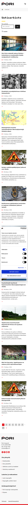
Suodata (5, 31)
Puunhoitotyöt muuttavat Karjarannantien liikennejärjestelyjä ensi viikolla (14, 284)
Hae (17, 26)
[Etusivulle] (8, 3)
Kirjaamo (4, 492)
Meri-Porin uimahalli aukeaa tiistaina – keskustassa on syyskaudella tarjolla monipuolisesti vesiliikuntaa (13, 55)
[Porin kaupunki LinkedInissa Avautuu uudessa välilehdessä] (9, 452)
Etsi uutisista (5, 24)
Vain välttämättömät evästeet (14, 275)
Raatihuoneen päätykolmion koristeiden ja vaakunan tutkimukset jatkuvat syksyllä (13, 205)
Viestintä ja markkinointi (8, 469)
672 (3, 428)
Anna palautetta (6, 463)
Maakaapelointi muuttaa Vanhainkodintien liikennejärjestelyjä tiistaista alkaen (13, 129)
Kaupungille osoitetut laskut (9, 480)
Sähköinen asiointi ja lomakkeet (10, 466)
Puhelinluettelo (6, 461)
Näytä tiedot (21, 267)
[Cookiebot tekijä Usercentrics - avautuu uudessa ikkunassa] (20, 228)
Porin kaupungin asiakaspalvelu (10, 489)
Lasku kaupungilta (7, 478)
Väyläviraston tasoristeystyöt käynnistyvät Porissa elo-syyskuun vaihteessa (12, 324)
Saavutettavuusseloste (13, 501)
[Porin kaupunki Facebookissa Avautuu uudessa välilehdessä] (2, 452)
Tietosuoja (4, 501)
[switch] (24, 254)
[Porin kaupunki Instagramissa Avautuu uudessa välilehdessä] (5, 452)
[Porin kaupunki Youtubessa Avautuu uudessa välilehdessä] (7, 452)
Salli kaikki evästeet (14, 271)
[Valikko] (25, 4)
